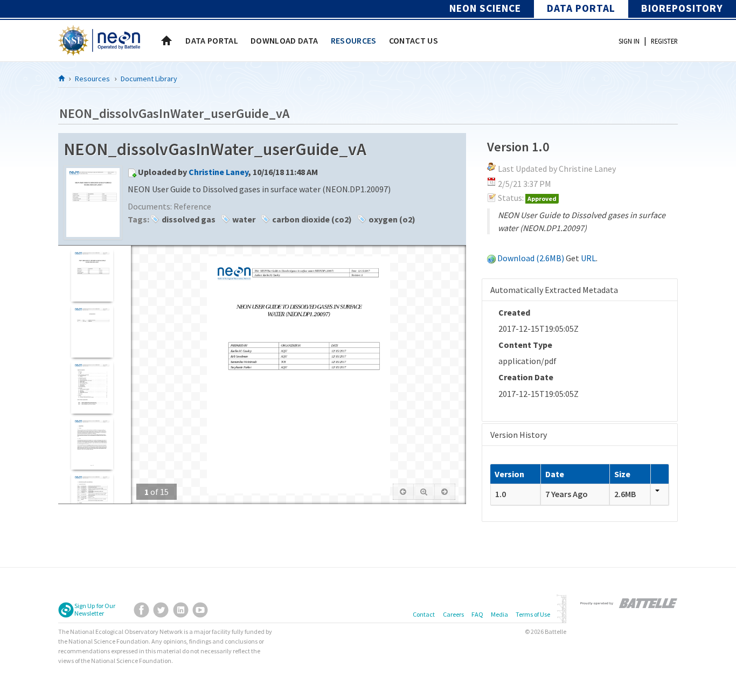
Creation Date (525, 377)
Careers (453, 614)
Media (499, 614)
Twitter (161, 610)
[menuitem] (212, 40)
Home (166, 40)
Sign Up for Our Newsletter (94, 609)
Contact (424, 614)
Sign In (629, 41)
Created (514, 312)
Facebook (141, 610)
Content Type (525, 344)
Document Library (149, 78)
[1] (92, 275)
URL (588, 258)
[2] (92, 331)
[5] (92, 499)
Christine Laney (218, 171)
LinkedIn (181, 610)
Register (664, 41)
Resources (92, 78)
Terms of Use (533, 614)
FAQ (477, 614)
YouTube (200, 610)
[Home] (62, 78)
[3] (92, 387)
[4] (92, 443)
